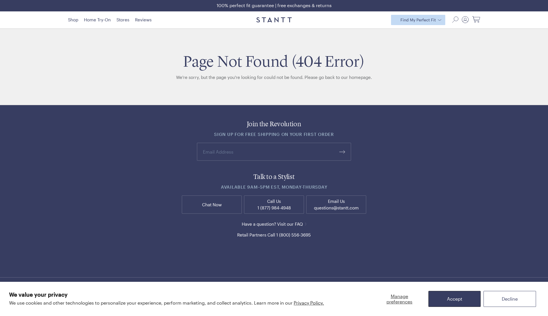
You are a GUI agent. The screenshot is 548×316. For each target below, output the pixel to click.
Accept (454, 298)
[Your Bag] (476, 20)
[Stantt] (274, 20)
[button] (455, 20)
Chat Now (212, 204)
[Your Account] (465, 19)
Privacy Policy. (309, 302)
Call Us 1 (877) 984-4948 (274, 204)
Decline (510, 298)
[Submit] (342, 151)
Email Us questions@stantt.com (336, 204)
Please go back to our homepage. (338, 77)
